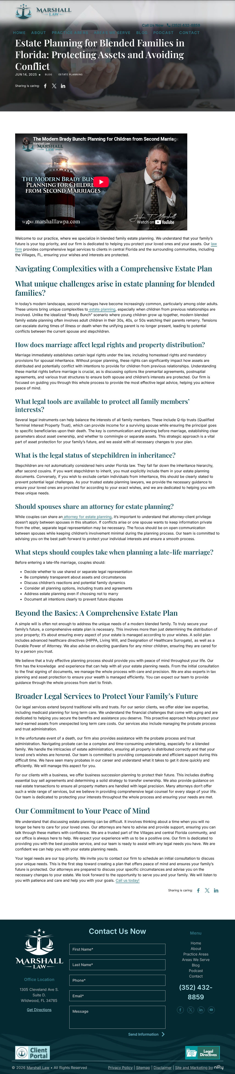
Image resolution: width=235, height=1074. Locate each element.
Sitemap (143, 1067)
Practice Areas (195, 954)
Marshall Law (38, 1067)
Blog (142, 32)
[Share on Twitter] (54, 85)
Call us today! (128, 880)
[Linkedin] (201, 1009)
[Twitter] (190, 1009)
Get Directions (39, 1009)
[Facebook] (180, 1009)
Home (19, 32)
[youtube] (211, 1009)
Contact (189, 32)
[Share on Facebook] (45, 85)
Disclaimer (163, 1067)
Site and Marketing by (194, 1067)
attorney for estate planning (87, 516)
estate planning (101, 309)
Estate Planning (71, 74)
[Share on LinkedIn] (63, 85)
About (196, 948)
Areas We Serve (112, 32)
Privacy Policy (120, 1067)
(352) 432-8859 (186, 25)
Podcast (163, 32)
